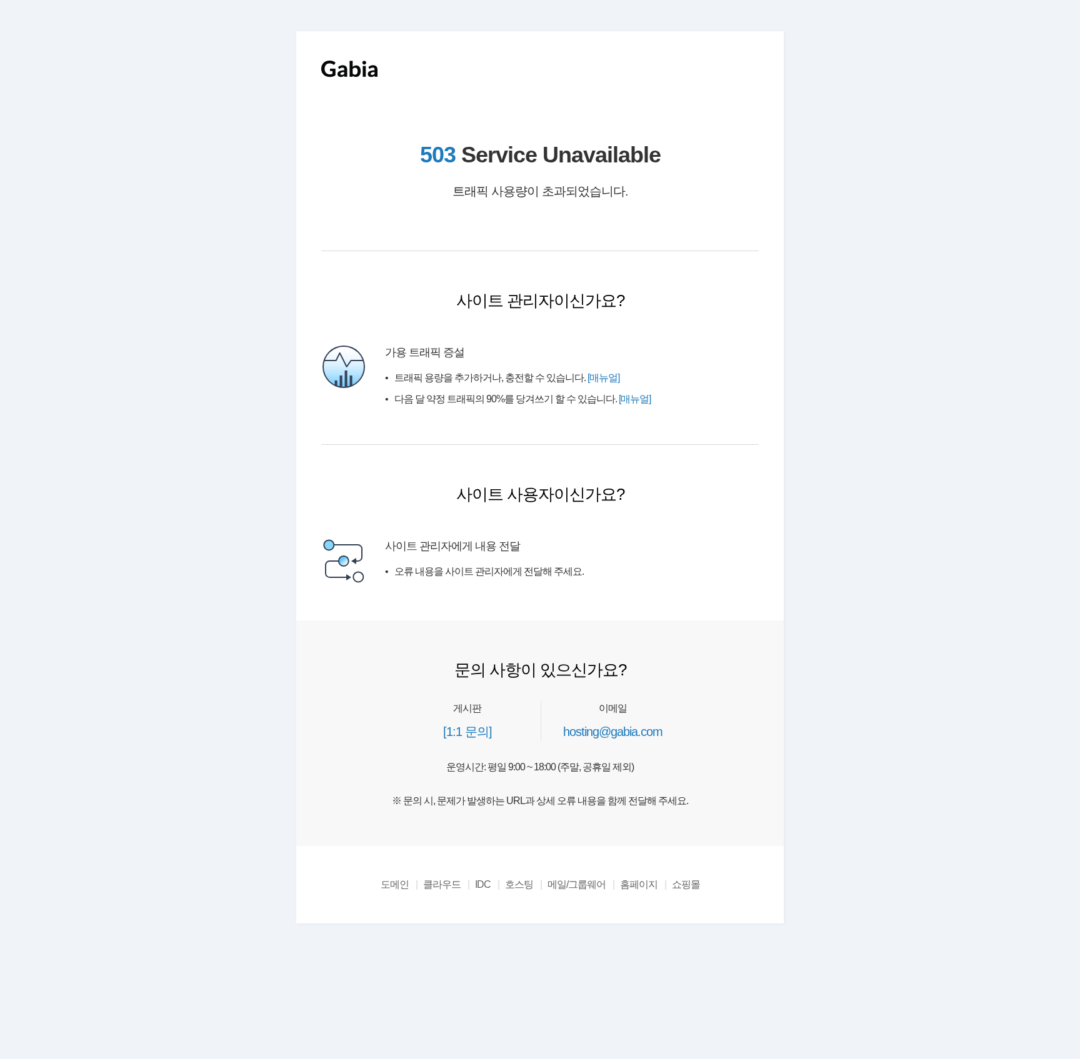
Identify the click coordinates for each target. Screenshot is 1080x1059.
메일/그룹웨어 (577, 884)
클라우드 (442, 884)
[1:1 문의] (467, 731)
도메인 (395, 884)
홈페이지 (639, 884)
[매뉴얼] (603, 377)
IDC (483, 884)
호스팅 (519, 884)
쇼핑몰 (686, 884)
